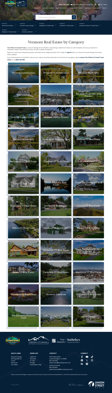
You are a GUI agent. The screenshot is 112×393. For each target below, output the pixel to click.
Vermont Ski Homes (7, 25)
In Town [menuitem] (32, 361)
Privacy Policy (15, 384)
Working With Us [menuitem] (61, 8)
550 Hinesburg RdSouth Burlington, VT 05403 (57, 358)
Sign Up (105, 4)
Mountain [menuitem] (33, 359)
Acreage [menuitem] (32, 363)
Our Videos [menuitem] (97, 8)
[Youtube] (87, 356)
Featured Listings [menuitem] (48, 8)
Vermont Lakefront (27, 32)
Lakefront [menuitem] (33, 357)
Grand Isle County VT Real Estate (88, 25)
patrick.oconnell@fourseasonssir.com (60, 369)
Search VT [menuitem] (37, 8)
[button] (74, 17)
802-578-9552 (53, 367)
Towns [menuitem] (80, 8)
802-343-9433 (64, 5)
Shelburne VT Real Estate (9, 32)
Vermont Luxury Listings (27, 25)
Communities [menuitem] (73, 8)
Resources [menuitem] (88, 8)
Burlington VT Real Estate (46, 25)
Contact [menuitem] (104, 8)
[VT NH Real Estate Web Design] (96, 384)
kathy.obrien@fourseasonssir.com (82, 4)
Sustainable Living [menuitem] (35, 365)
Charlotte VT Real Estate (67, 25)
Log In (101, 4)
